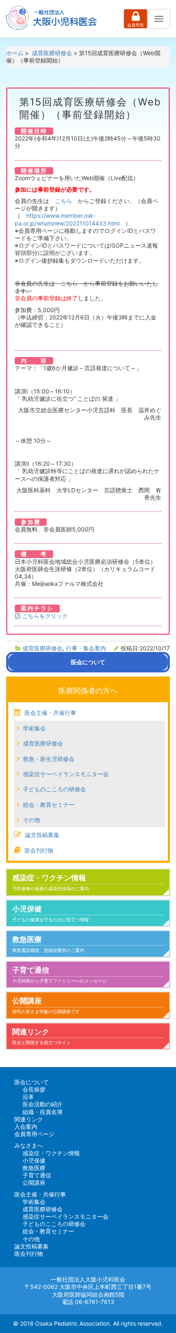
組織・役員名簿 (43, 1111)
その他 (31, 819)
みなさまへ (28, 1145)
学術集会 (34, 728)
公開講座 (46, 1005)
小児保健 (50, 913)
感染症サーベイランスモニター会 (66, 773)
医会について (31, 1081)
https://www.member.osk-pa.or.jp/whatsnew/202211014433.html (67, 219)
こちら (63, 200)
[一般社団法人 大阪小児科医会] (53, 18)
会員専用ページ (34, 1133)
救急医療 (48, 944)
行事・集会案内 (86, 648)
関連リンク (41, 1036)
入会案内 (25, 1126)
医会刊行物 (39, 850)
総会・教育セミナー (48, 804)
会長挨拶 (34, 1089)
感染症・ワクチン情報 (50, 882)
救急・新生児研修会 (48, 758)
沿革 (28, 1096)
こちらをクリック (44, 615)
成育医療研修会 (43, 648)
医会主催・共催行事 (50, 712)
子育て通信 (59, 975)
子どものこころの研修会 (54, 789)
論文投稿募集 (42, 834)
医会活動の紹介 (43, 1104)
